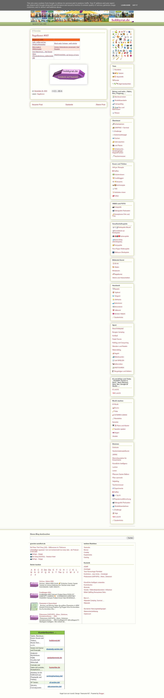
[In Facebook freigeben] (59, 91)
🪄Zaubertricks (117, 317)
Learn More (125, 5)
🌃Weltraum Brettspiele (120, 252)
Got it (135, 5)
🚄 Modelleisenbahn (119, 100)
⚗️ (113, 32)
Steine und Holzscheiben (121, 278)
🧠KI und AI (116, 393)
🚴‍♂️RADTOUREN (118, 367)
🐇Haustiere (116, 70)
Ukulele (115, 436)
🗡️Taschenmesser (118, 156)
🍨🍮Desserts (117, 182)
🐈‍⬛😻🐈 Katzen (117, 73)
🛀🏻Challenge (116, 131)
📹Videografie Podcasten (121, 211)
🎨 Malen (115, 267)
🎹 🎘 (122, 39)
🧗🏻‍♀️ (128, 53)
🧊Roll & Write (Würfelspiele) (117, 241)
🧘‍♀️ (131, 53)
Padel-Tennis (116, 339)
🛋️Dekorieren (117, 303)
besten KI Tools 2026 (39, 24)
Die (49, 570)
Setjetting (115, 481)
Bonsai (86, 550)
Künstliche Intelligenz (119, 463)
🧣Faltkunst (116, 310)
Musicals (87, 587)
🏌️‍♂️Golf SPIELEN (118, 360)
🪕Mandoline (117, 418)
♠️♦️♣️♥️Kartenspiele (120, 236)
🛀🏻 (127, 50)
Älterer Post (100, 105)
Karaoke (115, 422)
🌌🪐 (130, 32)
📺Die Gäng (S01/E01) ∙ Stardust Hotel (42, 556)
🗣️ (125, 48)
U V (65, 572)
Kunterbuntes (88, 585)
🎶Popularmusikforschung (121, 499)
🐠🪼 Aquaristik (117, 77)
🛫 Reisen (116, 113)
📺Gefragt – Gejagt (36, 554)
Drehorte (115, 447)
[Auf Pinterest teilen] (61, 91)
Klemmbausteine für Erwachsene (119, 459)
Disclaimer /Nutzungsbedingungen (95, 609)
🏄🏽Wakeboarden (118, 357)
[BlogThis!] (55, 91)
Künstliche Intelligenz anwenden (94, 582)
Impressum (87, 614)
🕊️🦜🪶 (116, 48)
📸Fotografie (116, 207)
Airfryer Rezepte (118, 167)
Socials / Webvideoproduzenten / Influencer (98, 590)
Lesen (114, 471)
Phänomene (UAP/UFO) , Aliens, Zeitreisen (98, 576)
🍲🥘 (122, 34)
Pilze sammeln (117, 478)
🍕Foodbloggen (118, 178)
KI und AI (115, 389)
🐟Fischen (116, 138)
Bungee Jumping (118, 332)
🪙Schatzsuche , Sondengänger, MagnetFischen (118, 151)
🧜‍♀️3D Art (115, 263)
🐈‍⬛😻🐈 (124, 42)
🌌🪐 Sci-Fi (116, 495)
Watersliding (116, 350)
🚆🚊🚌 (118, 50)
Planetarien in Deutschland (48, 603)
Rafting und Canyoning (120, 343)
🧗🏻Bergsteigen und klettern (122, 371)
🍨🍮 (117, 34)
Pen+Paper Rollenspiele (120, 249)
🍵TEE (114, 189)
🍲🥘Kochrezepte (118, 185)
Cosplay (86, 552)
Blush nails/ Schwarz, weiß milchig (65, 43)
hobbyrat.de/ (54, 640)
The (59, 572)
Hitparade (87, 603)
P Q (44, 572)
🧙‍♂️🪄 (117, 56)
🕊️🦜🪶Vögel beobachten (121, 84)
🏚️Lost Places (117, 145)
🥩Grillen (115, 196)
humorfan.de (54, 667)
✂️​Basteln (115, 289)
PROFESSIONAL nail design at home (66, 55)
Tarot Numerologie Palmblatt (93, 571)
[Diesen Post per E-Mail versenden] (53, 91)
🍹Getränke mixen (119, 192)
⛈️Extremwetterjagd (119, 135)
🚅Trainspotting (117, 104)
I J (69, 570)
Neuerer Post (37, 105)
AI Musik (115, 404)
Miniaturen (116, 271)
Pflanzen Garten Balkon (120, 474)
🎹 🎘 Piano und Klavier (120, 425)
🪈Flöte (115, 411)
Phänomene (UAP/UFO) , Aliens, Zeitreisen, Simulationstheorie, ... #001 (53, 615)
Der (45, 570)
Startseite (69, 105)
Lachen (115, 467)
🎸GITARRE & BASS (119, 415)
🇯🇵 (127, 32)
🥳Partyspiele (117, 245)
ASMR (86, 566)
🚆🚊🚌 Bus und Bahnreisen (118, 108)
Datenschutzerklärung (91, 611)
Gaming (86, 557)
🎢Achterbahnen (118, 124)
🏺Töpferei (116, 292)
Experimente (88, 555)
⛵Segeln (115, 353)
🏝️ (113, 42)
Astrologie (87, 569)
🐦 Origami (116, 296)
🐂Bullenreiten (117, 364)
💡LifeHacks (116, 299)
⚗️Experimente (117, 488)
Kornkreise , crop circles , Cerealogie (96, 574)
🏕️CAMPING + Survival (120, 127)
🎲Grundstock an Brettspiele (118, 232)
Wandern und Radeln (119, 346)
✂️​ (124, 32)
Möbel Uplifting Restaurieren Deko (95, 592)
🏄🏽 (128, 40)
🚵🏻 (124, 50)
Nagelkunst (40, 94)
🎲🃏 (126, 37)
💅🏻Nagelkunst (117, 274)
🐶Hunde (115, 80)
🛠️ (113, 53)
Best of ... (87, 598)
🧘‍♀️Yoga (115, 513)
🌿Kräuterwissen (118, 174)
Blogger (101, 693)
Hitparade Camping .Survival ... (94, 600)
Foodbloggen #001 (45, 592)
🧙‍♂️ (113, 56)
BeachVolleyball (117, 328)
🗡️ (122, 48)
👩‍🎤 (118, 45)
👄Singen (115, 433)
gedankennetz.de (54, 658)
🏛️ (131, 40)
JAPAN (114, 454)
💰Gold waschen (118, 142)
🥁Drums (115, 408)
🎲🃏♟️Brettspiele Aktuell (121, 227)
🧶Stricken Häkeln (118, 314)
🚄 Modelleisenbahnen (120, 506)
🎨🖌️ (120, 36)
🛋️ (130, 50)
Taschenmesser (118, 485)
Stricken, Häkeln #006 (46, 581)
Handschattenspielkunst (120, 451)
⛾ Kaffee (115, 171)
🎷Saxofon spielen (119, 429)
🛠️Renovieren (117, 307)
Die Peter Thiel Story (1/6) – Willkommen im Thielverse (48, 547)
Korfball (115, 336)
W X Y (74, 572)
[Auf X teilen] (57, 91)
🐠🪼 (129, 42)
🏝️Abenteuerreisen (119, 97)
